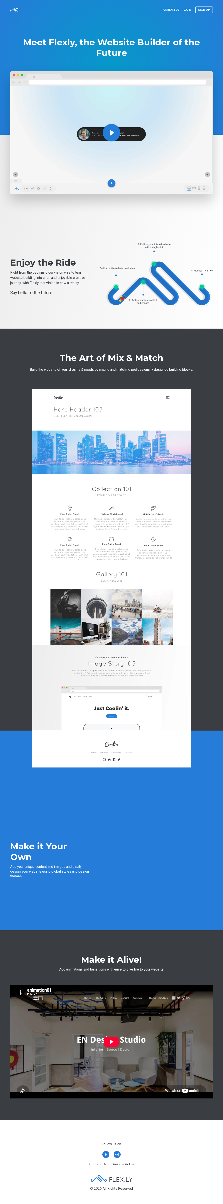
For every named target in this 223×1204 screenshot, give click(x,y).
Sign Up (204, 9)
